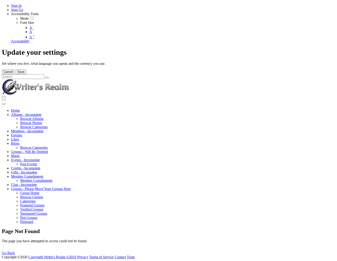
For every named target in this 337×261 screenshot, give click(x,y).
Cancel (8, 71)
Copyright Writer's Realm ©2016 (52, 257)
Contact (120, 257)
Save (20, 71)
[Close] (4, 104)
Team (131, 257)
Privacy (82, 257)
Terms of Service (101, 257)
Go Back (8, 253)
